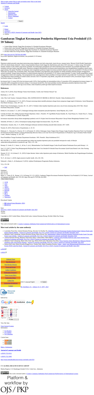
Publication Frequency (10, 272)
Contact (10, 18)
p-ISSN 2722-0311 (6, 353)
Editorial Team (12, 14)
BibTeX (8, 205)
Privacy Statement (13, 16)
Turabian (7, 195)
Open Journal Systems (7, 326)
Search (21, 21)
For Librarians (8, 334)
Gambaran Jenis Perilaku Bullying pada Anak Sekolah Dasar (71, 237)
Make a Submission (6, 347)
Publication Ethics (10, 278)
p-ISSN (3, 249)
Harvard (6, 190)
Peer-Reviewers (10, 262)
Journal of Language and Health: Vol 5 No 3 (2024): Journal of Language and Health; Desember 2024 (49, 232)
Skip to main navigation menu (21, 1)
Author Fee (10, 280)
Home (6, 29)
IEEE (6, 192)
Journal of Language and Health (10, 3)
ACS (5, 184)
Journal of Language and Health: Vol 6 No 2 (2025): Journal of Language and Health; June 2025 (32, 239)
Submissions (11, 13)
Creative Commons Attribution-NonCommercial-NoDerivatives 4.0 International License (44, 224)
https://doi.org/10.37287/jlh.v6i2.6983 (15, 54)
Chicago (6, 189)
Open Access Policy (11, 275)
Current (6, 6)
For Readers (7, 331)
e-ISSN (3, 252)
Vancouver (7, 197)
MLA (6, 193)
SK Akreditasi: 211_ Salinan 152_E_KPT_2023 (34, 287)
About (6, 9)
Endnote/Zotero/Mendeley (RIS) (15, 203)
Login (6, 26)
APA (5, 185)
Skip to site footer (36, 1)
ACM (6, 182)
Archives (7, 8)
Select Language (25, 282)
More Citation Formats (7, 179)
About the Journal (13, 11)
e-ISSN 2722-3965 (6, 356)
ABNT (6, 187)
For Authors (7, 332)
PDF (5, 167)
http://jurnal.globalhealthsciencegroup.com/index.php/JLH (17, 359)
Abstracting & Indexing (11, 283)
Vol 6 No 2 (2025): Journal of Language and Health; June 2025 (22, 32)
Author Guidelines (10, 270)
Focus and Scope (11, 267)
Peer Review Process (11, 264)
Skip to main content (7, 1)
